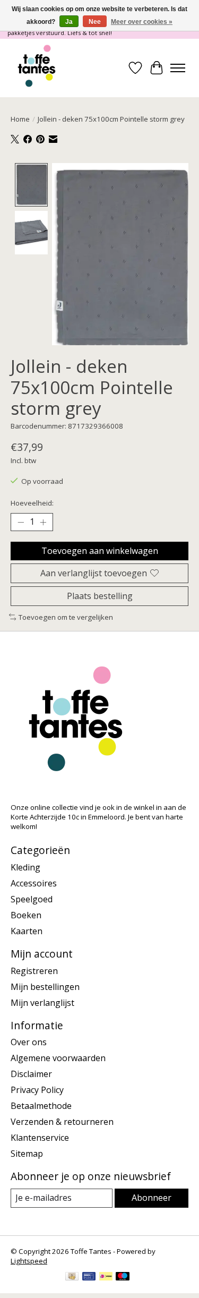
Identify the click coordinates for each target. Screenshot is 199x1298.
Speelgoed (32, 899)
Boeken (26, 915)
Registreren (34, 971)
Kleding (25, 867)
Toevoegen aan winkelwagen (99, 551)
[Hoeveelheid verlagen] (21, 522)
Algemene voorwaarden (58, 1058)
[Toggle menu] (177, 68)
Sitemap (27, 1153)
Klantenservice (40, 1137)
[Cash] (72, 1277)
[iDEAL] (106, 1277)
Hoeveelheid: (32, 503)
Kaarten (26, 931)
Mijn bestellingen (45, 987)
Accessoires (34, 883)
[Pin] (89, 1277)
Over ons (29, 1042)
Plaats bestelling (100, 596)
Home (20, 119)
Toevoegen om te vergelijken (66, 617)
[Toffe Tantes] (37, 68)
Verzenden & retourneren (62, 1122)
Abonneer (151, 1197)
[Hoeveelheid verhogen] (43, 522)
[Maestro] (122, 1277)
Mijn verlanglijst (42, 1003)
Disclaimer (31, 1074)
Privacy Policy (37, 1090)
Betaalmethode (41, 1106)
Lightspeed (29, 1261)
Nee (95, 21)
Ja (69, 21)
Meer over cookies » (141, 21)
